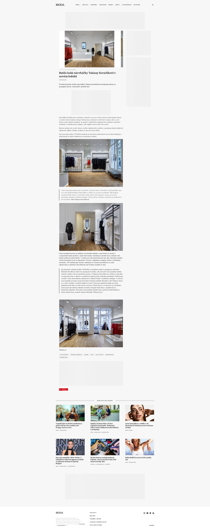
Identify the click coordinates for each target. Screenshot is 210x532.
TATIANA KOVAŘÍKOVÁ (76, 354)
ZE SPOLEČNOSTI (64, 354)
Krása (117, 5)
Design (111, 5)
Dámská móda (63, 430)
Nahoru (151, 525)
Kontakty (93, 513)
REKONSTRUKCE (109, 354)
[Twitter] (150, 513)
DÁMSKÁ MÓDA (64, 357)
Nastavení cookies (96, 525)
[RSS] (153, 513)
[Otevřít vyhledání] (152, 4)
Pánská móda (97, 432)
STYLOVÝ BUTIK (99, 354)
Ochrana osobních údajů (98, 522)
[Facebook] (147, 513)
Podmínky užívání (95, 519)
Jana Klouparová (72, 69)
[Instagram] (144, 513)
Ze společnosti (127, 5)
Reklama (92, 516)
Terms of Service (61, 525)
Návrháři (94, 5)
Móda (77, 5)
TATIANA (86, 354)
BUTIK (92, 354)
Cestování (137, 5)
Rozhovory (103, 5)
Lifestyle (85, 5)
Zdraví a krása (129, 430)
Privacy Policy (82, 523)
